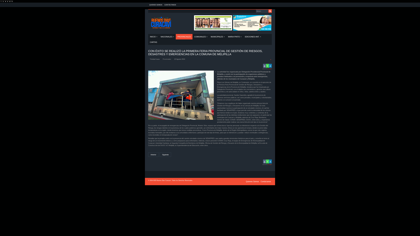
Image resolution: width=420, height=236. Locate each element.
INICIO (153, 37)
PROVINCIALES (184, 37)
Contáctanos (170, 5)
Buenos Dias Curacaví (164, 180)
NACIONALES (167, 37)
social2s (270, 68)
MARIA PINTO (234, 37)
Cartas (153, 42)
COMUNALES (200, 37)
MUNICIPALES (217, 37)
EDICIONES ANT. (252, 37)
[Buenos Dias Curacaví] (161, 23)
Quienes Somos (155, 5)
